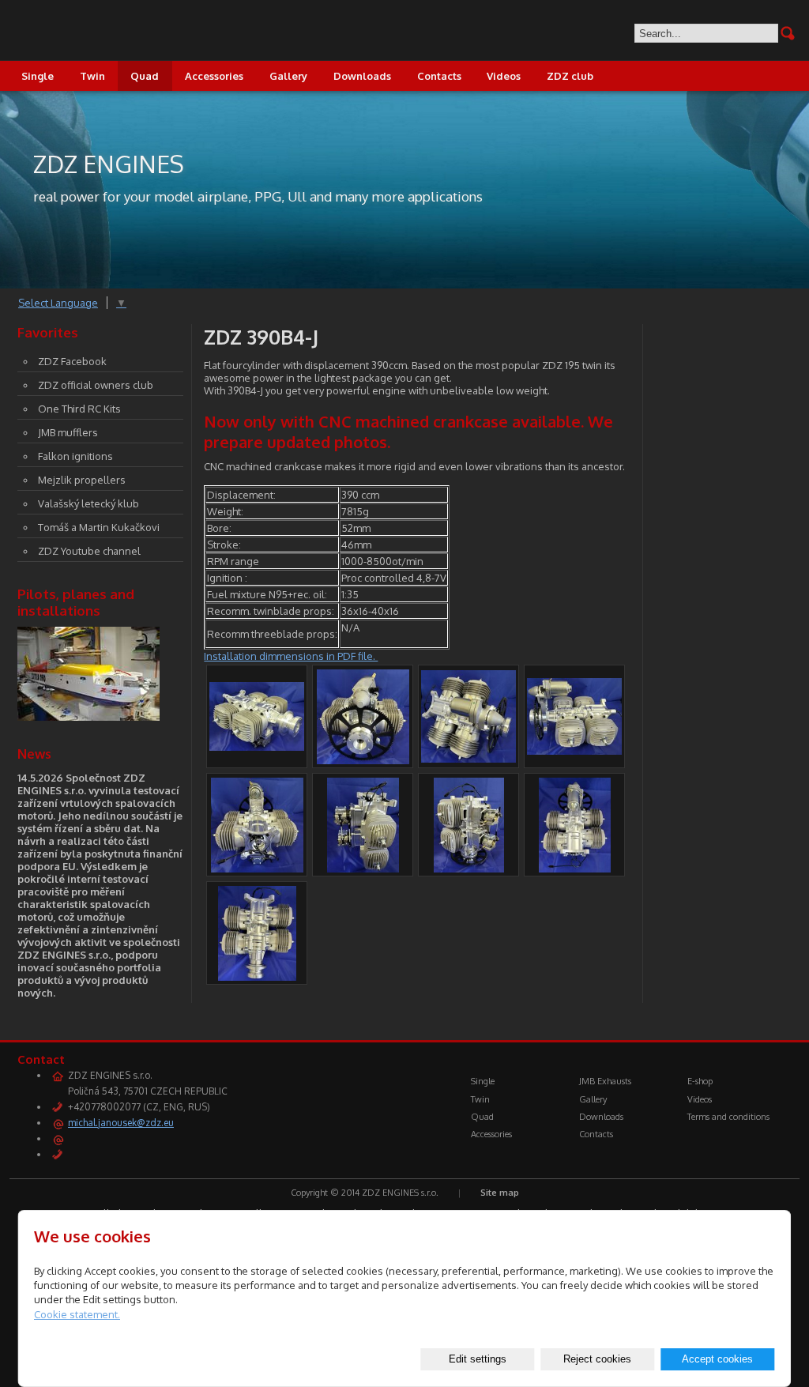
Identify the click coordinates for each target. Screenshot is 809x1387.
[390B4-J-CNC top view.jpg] (257, 977)
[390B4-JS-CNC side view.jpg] (574, 750)
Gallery (288, 76)
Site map (499, 1192)
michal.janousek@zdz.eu (121, 1123)
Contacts (439, 76)
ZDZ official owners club (95, 385)
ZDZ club (570, 76)
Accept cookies (717, 1359)
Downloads (362, 76)
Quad (144, 76)
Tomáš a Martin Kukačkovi (99, 527)
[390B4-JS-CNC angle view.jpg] (469, 868)
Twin (92, 76)
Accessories (214, 76)
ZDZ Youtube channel (89, 551)
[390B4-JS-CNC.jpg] (468, 758)
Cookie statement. (77, 1314)
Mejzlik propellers (82, 479)
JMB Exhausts (605, 1081)
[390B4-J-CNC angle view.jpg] (256, 747)
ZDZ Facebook (72, 361)
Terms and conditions (728, 1116)
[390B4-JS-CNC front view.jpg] (363, 760)
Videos (504, 76)
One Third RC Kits (79, 408)
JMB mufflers (68, 432)
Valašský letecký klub (88, 503)
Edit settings (477, 1359)
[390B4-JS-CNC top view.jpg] (575, 868)
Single (37, 76)
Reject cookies (597, 1359)
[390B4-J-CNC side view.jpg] (363, 868)
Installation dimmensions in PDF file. (291, 656)
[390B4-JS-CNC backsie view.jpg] (257, 868)
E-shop (700, 1081)
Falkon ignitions (75, 456)
